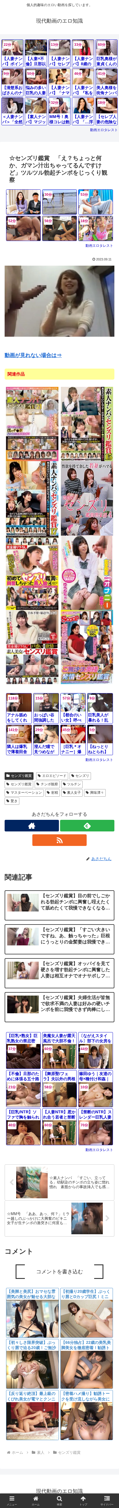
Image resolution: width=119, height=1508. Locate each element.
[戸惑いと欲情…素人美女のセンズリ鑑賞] (32, 646)
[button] (107, 1014)
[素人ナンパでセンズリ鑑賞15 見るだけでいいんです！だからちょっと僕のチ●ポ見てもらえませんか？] (87, 423)
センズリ (82, 776)
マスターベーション (26, 793)
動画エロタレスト (104, 130)
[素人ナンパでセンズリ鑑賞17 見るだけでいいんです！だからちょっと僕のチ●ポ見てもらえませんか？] (32, 498)
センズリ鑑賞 (21, 776)
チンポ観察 (49, 784)
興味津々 (97, 793)
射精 (54, 793)
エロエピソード (54, 776)
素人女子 (74, 793)
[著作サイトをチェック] (32, 825)
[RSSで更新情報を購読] (59, 840)
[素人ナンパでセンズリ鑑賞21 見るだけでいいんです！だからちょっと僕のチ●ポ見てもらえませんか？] (32, 423)
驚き (14, 801)
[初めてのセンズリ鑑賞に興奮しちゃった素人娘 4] (32, 572)
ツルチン (74, 784)
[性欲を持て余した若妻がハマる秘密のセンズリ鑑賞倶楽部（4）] (87, 498)
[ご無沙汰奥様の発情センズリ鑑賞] (87, 646)
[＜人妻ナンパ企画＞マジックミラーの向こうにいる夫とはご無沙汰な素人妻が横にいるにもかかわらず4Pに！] (23, 202)
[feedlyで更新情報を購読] (87, 825)
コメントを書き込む (59, 1272)
